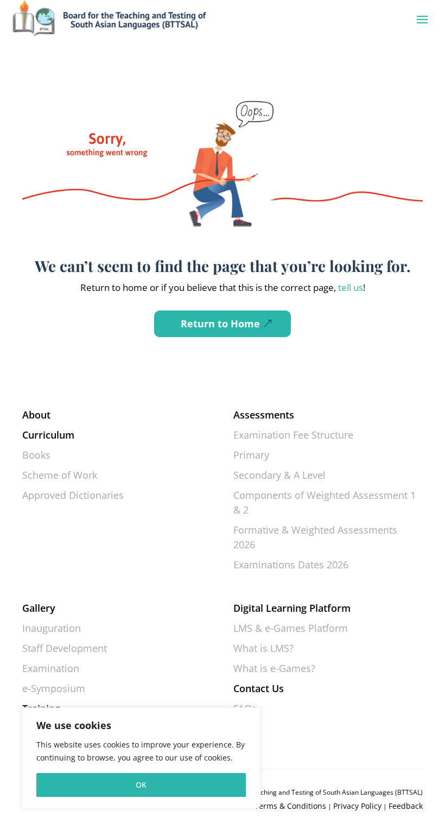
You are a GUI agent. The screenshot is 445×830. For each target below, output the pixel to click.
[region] (141, 757)
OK (141, 785)
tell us (349, 287)
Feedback (406, 806)
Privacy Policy (357, 806)
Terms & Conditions (290, 806)
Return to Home (220, 323)
